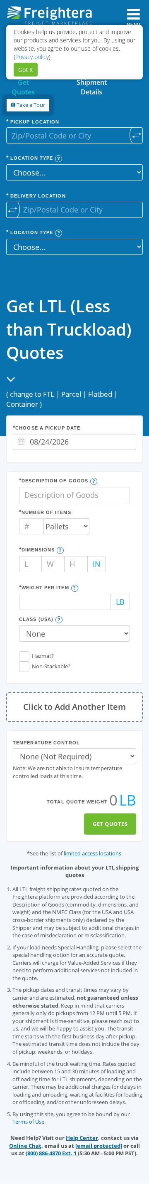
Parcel (71, 394)
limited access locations (92, 853)
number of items (46, 512)
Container (22, 404)
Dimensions (38, 549)
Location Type (31, 158)
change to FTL (32, 394)
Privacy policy (32, 57)
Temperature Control (46, 742)
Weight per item (45, 587)
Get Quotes (110, 824)
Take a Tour (30, 105)
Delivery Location (37, 195)
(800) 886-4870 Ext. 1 (51, 1153)
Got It (25, 70)
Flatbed (100, 394)
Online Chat (25, 1145)
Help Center (82, 1138)
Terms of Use (28, 1121)
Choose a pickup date (47, 427)
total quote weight (77, 801)
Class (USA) (36, 619)
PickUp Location (34, 121)
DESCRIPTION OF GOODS (55, 480)
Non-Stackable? (51, 666)
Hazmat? (43, 656)
